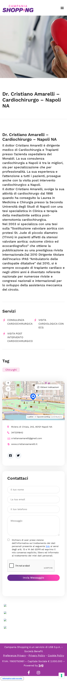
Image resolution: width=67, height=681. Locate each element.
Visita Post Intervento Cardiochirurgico (20, 337)
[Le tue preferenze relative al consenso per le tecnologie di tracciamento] (62, 676)
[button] (62, 7)
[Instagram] (38, 672)
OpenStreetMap (43, 417)
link (48, 546)
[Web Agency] (41, 665)
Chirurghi (11, 369)
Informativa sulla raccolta (12, 678)
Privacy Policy (37, 655)
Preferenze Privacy (14, 655)
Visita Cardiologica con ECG (51, 324)
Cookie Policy (56, 655)
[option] (33, 47)
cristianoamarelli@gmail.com (26, 438)
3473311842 (17, 432)
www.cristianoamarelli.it (24, 444)
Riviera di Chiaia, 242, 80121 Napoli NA (31, 427)
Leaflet (30, 417)
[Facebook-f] (29, 672)
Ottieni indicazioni (49, 387)
